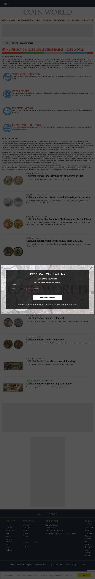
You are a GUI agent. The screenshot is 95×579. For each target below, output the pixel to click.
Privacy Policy (73, 304)
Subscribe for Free (47, 298)
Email (14, 284)
